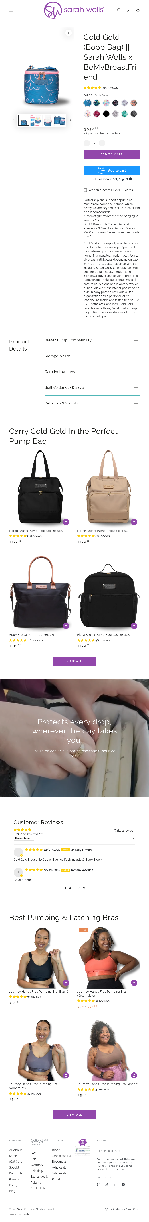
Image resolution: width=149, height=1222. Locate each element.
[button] (119, 10)
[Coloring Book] (125, 103)
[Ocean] (115, 103)
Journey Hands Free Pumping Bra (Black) (38, 991)
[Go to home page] (74, 10)
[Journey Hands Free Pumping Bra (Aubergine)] (40, 1050)
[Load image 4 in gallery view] (59, 120)
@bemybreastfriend (110, 216)
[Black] (106, 114)
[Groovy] (134, 103)
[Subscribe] (138, 1151)
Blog (12, 1191)
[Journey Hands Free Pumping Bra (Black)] (40, 957)
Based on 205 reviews (28, 834)
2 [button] (70, 887)
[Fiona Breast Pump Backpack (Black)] (108, 593)
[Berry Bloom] (97, 114)
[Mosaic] (125, 114)
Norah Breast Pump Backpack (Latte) (103, 531)
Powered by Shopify (19, 1214)
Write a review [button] (123, 830)
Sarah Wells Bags (26, 1209)
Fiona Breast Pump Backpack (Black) (103, 634)
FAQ (33, 1153)
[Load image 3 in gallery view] (47, 120)
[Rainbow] (88, 114)
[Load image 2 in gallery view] (35, 120)
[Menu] (11, 10)
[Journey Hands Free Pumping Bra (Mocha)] (108, 1050)
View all (74, 661)
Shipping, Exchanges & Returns (39, 1176)
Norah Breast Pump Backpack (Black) (36, 531)
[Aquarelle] (97, 103)
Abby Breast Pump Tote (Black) (31, 634)
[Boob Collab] (88, 103)
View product (66, 983)
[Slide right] (70, 120)
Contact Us (38, 1188)
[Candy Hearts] (106, 103)
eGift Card (15, 1161)
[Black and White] (134, 114)
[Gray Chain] (115, 114)
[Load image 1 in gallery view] (23, 120)
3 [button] (74, 887)
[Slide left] (13, 120)
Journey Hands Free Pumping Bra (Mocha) (107, 1084)
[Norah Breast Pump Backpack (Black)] (40, 489)
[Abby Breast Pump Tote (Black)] (40, 593)
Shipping (88, 133)
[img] (34, 849)
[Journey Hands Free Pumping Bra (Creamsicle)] (108, 957)
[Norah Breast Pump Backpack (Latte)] (108, 489)
